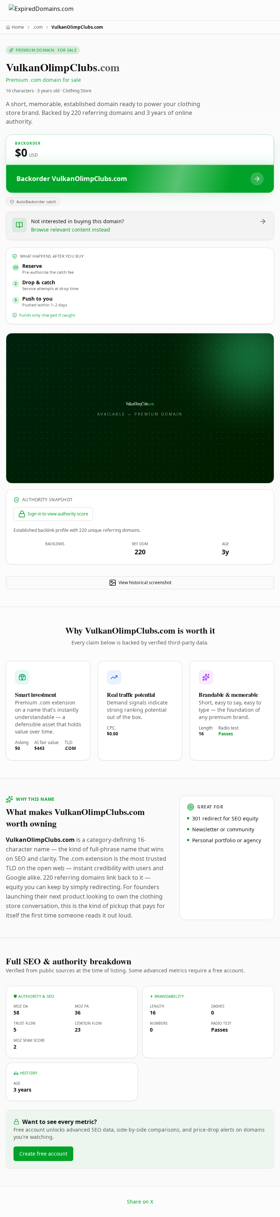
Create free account (43, 1153)
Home (18, 27)
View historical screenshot (144, 582)
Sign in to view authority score (58, 514)
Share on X (140, 1201)
